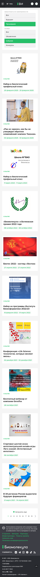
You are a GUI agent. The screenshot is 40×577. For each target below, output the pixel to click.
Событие (6, 79)
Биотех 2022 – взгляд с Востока (19, 264)
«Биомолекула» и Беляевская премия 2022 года (18, 223)
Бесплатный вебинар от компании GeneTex (15, 400)
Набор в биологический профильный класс (15, 85)
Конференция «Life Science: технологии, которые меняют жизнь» (18, 354)
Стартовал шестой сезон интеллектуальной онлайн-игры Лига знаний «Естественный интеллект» (19, 448)
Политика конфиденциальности (15, 540)
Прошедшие (11, 24)
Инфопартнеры (8, 536)
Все (7, 15)
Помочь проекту (22, 536)
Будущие (9, 20)
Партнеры (24, 534)
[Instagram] (23, 552)
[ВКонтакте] (16, 552)
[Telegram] (20, 552)
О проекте (6, 534)
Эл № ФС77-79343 (7, 569)
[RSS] (35, 552)
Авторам (15, 534)
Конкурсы (10, 45)
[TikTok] (31, 552)
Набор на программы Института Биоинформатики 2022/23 (19, 307)
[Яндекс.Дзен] (27, 552)
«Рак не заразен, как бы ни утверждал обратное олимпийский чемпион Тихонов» (19, 131)
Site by (7, 571)
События (9, 41)
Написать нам (7, 538)
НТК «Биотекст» (22, 574)
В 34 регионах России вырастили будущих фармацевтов (20, 495)
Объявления (11, 36)
